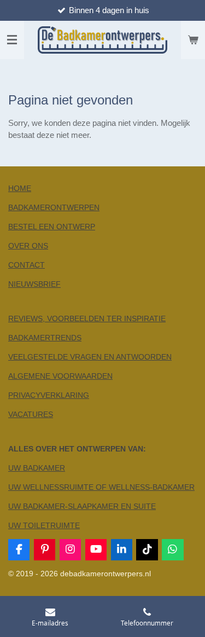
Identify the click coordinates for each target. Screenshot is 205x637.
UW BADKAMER (36, 468)
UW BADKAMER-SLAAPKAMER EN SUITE (82, 506)
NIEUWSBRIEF (34, 284)
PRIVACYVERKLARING (48, 395)
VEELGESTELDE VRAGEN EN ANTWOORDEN (90, 356)
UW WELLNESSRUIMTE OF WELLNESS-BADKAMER (101, 487)
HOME (19, 188)
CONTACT (26, 264)
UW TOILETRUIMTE (44, 525)
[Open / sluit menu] (12, 40)
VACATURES (30, 414)
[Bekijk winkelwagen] (193, 40)
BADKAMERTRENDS (44, 337)
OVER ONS (28, 245)
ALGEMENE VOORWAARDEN (60, 376)
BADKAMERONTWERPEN (53, 207)
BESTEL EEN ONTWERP (51, 226)
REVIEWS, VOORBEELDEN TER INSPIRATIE (87, 318)
